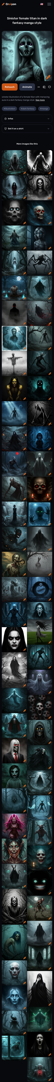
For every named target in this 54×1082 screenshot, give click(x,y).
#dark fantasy (27, 108)
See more (40, 100)
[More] (38, 87)
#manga (44, 108)
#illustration (9, 108)
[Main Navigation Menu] (49, 4)
